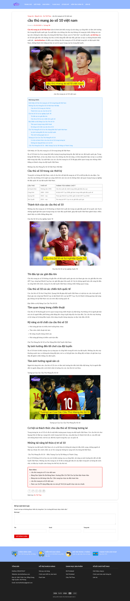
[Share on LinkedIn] (43, 491)
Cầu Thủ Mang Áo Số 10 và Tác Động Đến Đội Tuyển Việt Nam (48, 129)
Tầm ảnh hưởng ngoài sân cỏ (40, 135)
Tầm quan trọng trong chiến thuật (41, 124)
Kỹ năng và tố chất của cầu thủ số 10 (42, 127)
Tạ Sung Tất (47, 25)
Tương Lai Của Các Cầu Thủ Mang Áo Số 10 (42, 137)
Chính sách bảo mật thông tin (102, 574)
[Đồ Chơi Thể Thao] (17, 4)
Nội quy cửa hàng (44, 571)
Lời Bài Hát (65, 4)
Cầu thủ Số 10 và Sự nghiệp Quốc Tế (40, 113)
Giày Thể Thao (70, 577)
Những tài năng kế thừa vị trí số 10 (41, 143)
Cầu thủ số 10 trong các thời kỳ (40, 108)
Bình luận (17, 512)
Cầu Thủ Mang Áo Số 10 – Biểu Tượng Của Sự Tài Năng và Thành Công (51, 145)
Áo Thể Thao (47, 16)
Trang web (86, 527)
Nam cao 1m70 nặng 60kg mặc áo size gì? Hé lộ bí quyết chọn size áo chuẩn (57, 484)
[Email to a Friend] (36, 491)
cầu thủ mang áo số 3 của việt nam (43, 472)
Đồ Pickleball (70, 571)
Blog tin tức (38, 16)
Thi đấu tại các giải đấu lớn (39, 116)
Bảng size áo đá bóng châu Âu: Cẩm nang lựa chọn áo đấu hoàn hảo (54, 478)
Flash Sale (56, 4)
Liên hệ (87, 4)
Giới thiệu (37, 4)
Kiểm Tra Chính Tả (77, 4)
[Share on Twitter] (33, 491)
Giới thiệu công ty (98, 571)
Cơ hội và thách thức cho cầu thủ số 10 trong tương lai (48, 140)
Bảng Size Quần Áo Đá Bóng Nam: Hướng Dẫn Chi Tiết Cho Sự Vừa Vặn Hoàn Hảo (60, 475)
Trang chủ (28, 4)
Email (50, 527)
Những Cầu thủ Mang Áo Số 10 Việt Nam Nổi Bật (44, 105)
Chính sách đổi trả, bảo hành (48, 574)
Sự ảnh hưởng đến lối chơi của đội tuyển (43, 132)
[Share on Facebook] (29, 491)
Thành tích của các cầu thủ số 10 (41, 111)
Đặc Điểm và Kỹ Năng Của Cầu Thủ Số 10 (41, 121)
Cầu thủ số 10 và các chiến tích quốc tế (43, 119)
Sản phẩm (45, 4)
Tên (15, 527)
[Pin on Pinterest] (40, 491)
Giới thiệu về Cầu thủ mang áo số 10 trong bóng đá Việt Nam (47, 103)
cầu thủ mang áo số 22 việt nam (42, 481)
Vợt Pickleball (70, 574)
